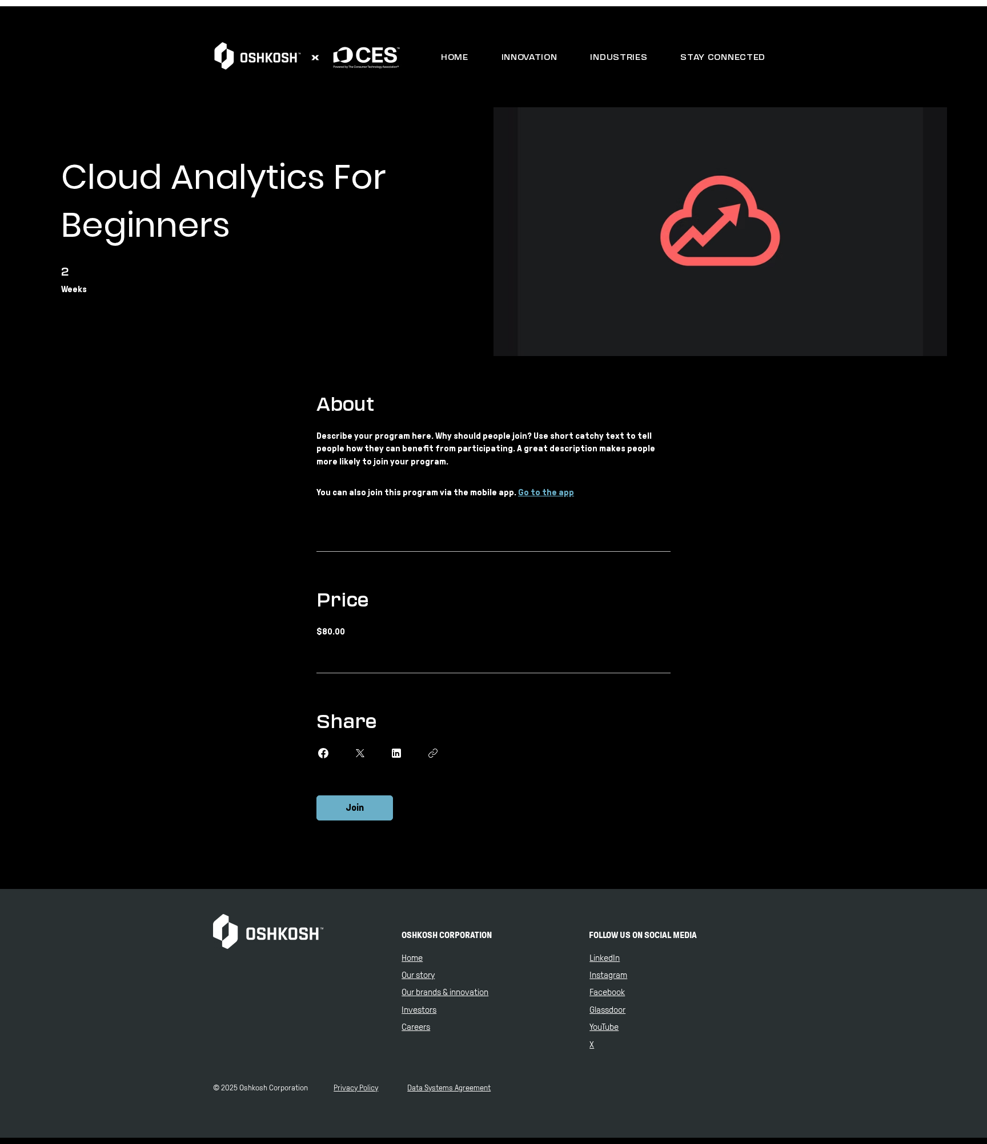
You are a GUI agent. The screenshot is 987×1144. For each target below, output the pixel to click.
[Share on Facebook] (323, 753)
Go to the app (546, 492)
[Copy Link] (433, 753)
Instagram (608, 975)
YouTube (604, 1027)
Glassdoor (607, 1009)
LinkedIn (604, 958)
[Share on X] (360, 753)
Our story (418, 975)
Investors (419, 1009)
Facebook (607, 992)
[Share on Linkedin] (396, 753)
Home (412, 958)
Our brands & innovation (445, 992)
